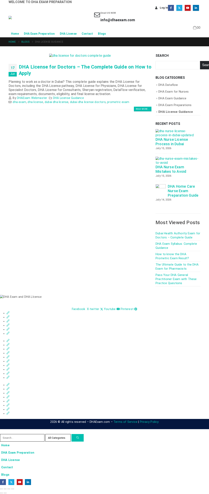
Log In (164, 7)
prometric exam (118, 102)
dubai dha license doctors (88, 102)
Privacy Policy (149, 422)
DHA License (68, 33)
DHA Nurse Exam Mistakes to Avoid (171, 169)
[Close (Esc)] (12, 488)
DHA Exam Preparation (39, 33)
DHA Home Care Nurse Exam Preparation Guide (183, 190)
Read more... (143, 109)
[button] (2, 431)
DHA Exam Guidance (172, 98)
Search (162, 56)
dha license (35, 102)
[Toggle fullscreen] (5, 488)
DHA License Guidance (68, 98)
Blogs (102, 33)
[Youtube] (188, 8)
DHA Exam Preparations (174, 105)
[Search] (77, 438)
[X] (179, 8)
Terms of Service (125, 422)
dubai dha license (56, 102)
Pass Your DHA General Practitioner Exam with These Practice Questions (176, 279)
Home (15, 33)
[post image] (80, 55)
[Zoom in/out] (1, 488)
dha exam (19, 102)
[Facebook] (171, 8)
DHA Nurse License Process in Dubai (172, 141)
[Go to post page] (177, 133)
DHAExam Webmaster (32, 98)
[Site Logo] (27, 20)
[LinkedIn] (196, 8)
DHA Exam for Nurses (173, 91)
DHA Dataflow (168, 85)
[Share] (8, 488)
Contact (87, 33)
